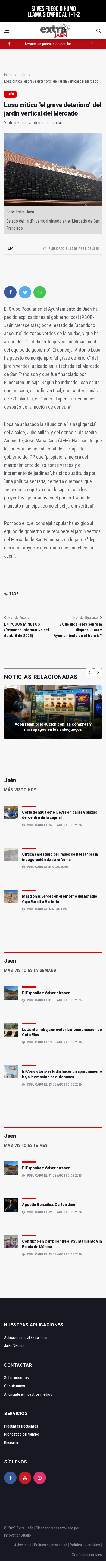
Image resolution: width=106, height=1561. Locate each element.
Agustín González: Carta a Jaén (49, 1204)
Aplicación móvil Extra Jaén (25, 1337)
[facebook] (10, 292)
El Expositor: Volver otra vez (46, 993)
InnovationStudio (17, 1535)
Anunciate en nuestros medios (28, 1394)
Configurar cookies (87, 1554)
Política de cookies (85, 1545)
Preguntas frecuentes (21, 1426)
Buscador (11, 1442)
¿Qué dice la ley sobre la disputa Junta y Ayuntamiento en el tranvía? (78, 630)
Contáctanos (14, 1385)
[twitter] (25, 292)
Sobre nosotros (16, 1377)
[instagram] (39, 1478)
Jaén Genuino (15, 1345)
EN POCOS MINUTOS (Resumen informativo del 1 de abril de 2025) (28, 630)
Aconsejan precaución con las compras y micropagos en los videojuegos (53, 727)
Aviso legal (22, 1545)
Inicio (8, 75)
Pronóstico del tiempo (21, 1434)
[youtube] (25, 1478)
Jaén (22, 75)
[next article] (92, 44)
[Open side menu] (6, 30)
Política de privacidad (50, 1545)
